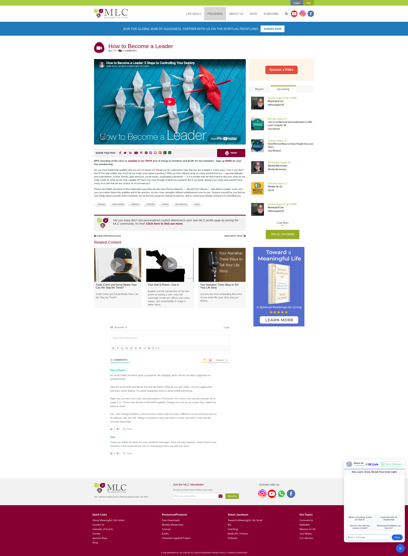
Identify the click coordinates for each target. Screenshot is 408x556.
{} (153, 348)
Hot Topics (306, 514)
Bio (229, 524)
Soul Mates (306, 533)
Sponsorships (99, 538)
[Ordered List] (131, 348)
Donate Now (272, 29)
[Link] (149, 348)
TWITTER (125, 152)
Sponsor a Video (282, 69)
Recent (259, 89)
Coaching (233, 529)
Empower (135, 204)
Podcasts (232, 538)
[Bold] (113, 348)
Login (297, 3)
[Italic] (118, 348)
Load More (283, 222)
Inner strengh (118, 204)
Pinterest (141, 152)
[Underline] (122, 348)
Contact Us (98, 524)
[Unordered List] (135, 348)
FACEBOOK (120, 152)
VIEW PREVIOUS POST (108, 236)
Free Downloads (171, 520)
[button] (400, 548)
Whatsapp (281, 494)
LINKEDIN (130, 152)
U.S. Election (306, 538)
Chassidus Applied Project (176, 538)
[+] (157, 348)
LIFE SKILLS (193, 14)
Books (165, 533)
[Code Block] (144, 348)
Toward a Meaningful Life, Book (245, 520)
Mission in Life (308, 529)
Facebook (311, 14)
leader (197, 204)
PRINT (234, 153)
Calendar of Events (102, 529)
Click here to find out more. (164, 223)
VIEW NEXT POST (234, 236)
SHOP (253, 14)
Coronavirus (306, 520)
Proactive (151, 204)
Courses (166, 529)
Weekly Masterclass (277, 166)
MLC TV (112, 51)
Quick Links (99, 514)
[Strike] (126, 348)
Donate (96, 533)
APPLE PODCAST (150, 152)
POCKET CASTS (160, 152)
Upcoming (283, 89)
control (165, 204)
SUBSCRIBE (271, 14)
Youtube (294, 14)
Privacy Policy (219, 553)
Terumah (101, 204)
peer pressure (181, 204)
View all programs (283, 234)
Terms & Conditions (237, 553)
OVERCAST (155, 152)
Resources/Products (174, 514)
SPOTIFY (169, 152)
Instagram (302, 14)
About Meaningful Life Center (108, 520)
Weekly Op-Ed (275, 187)
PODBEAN (165, 152)
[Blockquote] (140, 348)
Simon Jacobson (238, 514)
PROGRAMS (215, 14)
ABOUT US (236, 14)
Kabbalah (305, 524)
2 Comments (130, 51)
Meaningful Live (276, 101)
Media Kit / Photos (238, 533)
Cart (308, 3)
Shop (95, 542)
